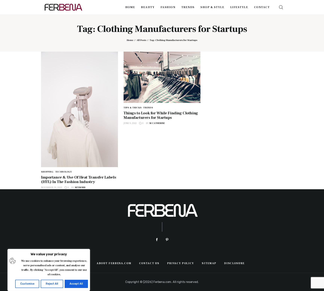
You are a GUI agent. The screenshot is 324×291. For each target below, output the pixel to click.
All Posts (141, 40)
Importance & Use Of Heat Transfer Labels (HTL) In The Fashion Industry (78, 179)
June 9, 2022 (130, 123)
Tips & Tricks (132, 107)
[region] (49, 270)
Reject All (52, 283)
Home (130, 40)
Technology (63, 171)
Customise (27, 283)
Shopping (47, 171)
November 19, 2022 (51, 187)
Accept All (76, 283)
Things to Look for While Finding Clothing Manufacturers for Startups (161, 115)
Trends (148, 107)
